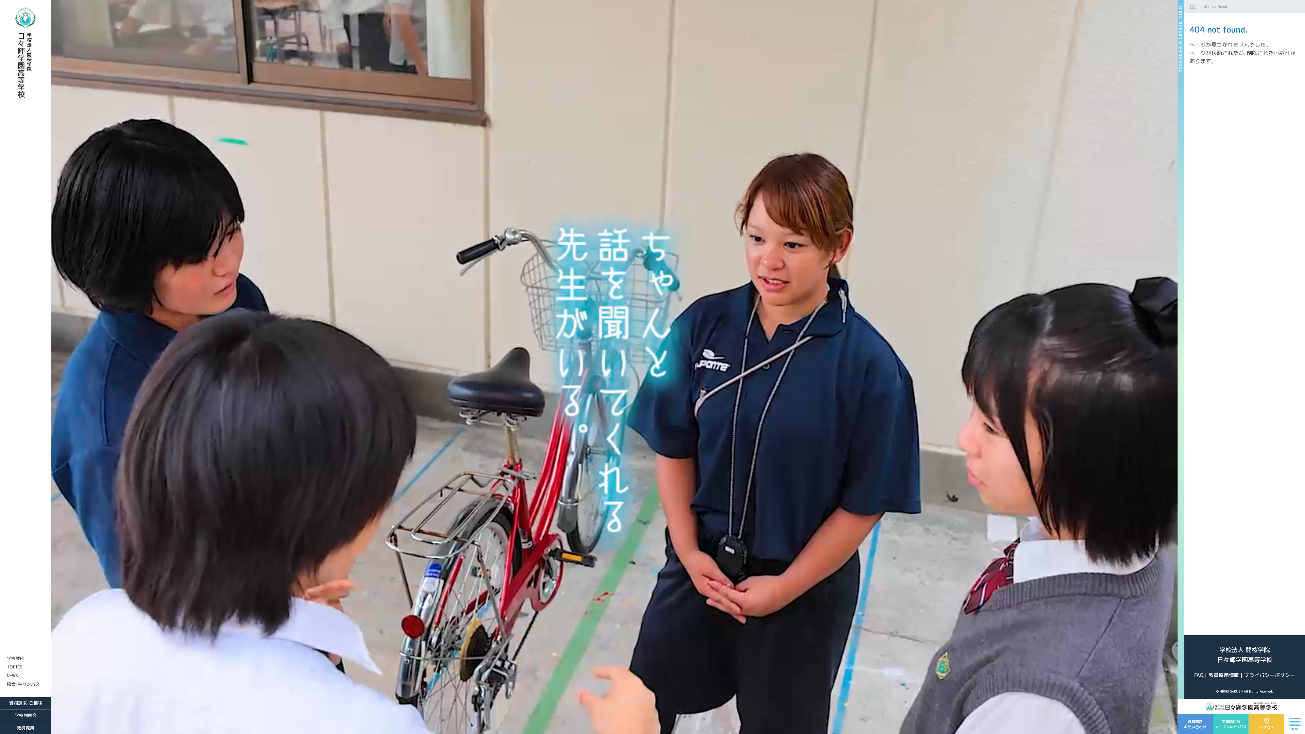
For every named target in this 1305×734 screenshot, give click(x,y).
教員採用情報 (1223, 675)
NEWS (12, 676)
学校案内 (15, 658)
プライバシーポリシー (1269, 675)
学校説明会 (26, 715)
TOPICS (14, 667)
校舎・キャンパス (23, 684)
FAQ (1198, 675)
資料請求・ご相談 (25, 703)
